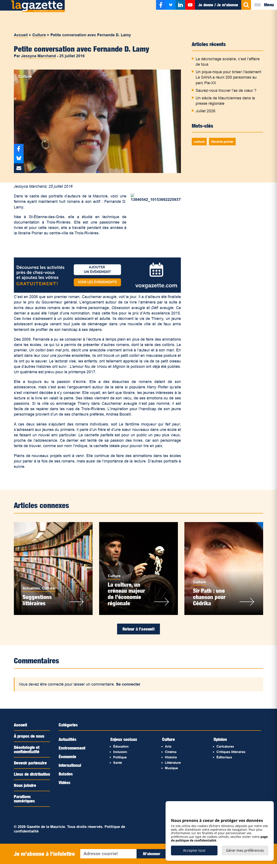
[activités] (97, 291)
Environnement (72, 748)
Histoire (171, 757)
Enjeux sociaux (123, 739)
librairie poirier (222, 141)
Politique (120, 757)
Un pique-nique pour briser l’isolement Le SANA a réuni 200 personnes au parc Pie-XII (228, 77)
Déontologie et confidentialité (26, 749)
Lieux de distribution (32, 774)
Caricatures (225, 746)
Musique (171, 768)
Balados (66, 774)
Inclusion (120, 752)
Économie (67, 756)
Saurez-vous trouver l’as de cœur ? (226, 90)
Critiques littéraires (230, 752)
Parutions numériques (24, 799)
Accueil (21, 35)
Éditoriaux (224, 757)
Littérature (173, 762)
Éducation (121, 746)
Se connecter (128, 684)
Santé (117, 762)
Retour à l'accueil (138, 629)
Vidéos (64, 782)
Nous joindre (25, 785)
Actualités (31, 588)
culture (199, 141)
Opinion (220, 739)
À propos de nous (29, 736)
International (70, 765)
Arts (168, 746)
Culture (39, 35)
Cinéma (170, 752)
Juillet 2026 (205, 111)
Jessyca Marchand (38, 56)
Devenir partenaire (30, 763)
